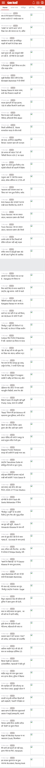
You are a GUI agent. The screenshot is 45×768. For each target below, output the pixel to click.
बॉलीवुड (39, 7)
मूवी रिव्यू (31, 7)
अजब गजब (14, 7)
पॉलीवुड (23, 7)
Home (5, 7)
